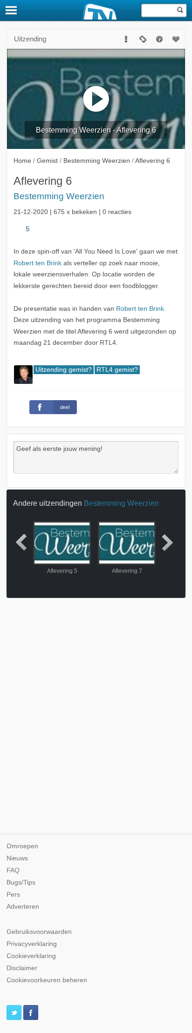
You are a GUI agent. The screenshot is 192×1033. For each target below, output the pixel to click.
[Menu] (11, 10)
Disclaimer (22, 968)
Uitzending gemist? (63, 369)
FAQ (13, 870)
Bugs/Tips (21, 882)
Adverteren (23, 906)
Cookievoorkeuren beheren (47, 980)
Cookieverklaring (31, 956)
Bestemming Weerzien (59, 196)
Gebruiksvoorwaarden (39, 931)
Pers (13, 894)
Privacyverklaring (32, 943)
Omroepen (22, 846)
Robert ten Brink (38, 263)
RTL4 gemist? (117, 369)
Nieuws (17, 858)
